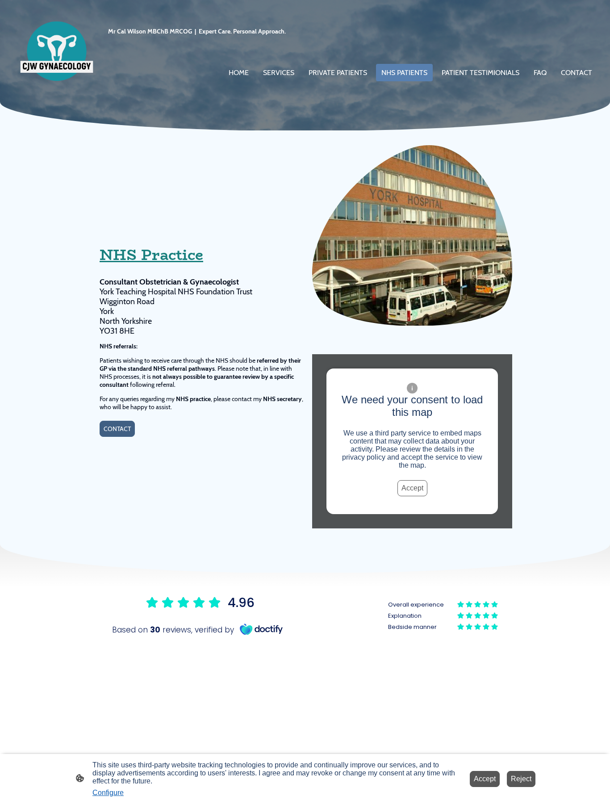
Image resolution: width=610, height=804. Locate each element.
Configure (108, 792)
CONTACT (117, 429)
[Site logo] (56, 51)
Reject (521, 779)
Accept (412, 488)
